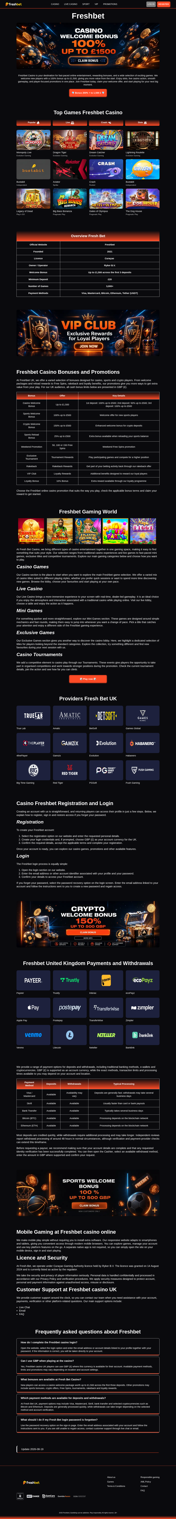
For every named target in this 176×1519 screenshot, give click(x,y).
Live (68, 122)
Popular (32, 122)
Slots (140, 122)
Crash (104, 122)
